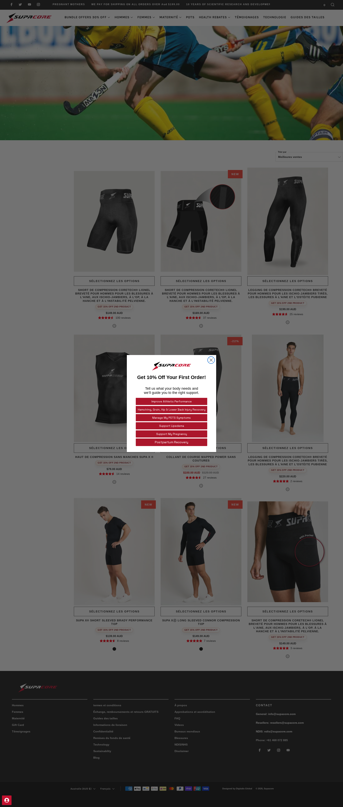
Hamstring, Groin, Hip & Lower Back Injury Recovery (171, 409)
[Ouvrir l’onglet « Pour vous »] (7, 800)
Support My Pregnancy (171, 434)
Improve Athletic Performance (171, 401)
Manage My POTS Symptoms (171, 417)
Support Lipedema (171, 426)
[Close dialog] (211, 360)
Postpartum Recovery (171, 442)
